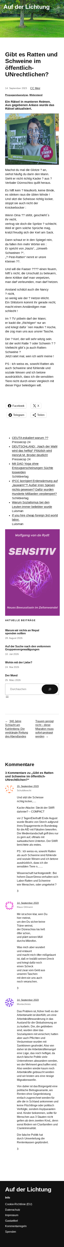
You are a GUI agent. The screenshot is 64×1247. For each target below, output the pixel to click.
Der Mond (11, 675)
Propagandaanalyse (16, 95)
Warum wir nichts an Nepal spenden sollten (22, 632)
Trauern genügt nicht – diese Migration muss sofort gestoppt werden (44, 729)
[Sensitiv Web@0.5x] (32, 614)
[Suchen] (50, 689)
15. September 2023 (28, 786)
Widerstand (35, 95)
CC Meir (35, 88)
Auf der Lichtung (26, 6)
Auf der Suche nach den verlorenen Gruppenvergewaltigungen (28, 648)
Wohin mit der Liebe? (18, 662)
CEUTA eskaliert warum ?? (30, 438)
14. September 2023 (28, 903)
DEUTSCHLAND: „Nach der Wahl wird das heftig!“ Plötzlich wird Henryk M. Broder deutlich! (34, 451)
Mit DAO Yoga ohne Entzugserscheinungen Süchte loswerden (32, 468)
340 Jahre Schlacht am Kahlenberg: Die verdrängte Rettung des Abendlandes (16, 729)
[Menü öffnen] (58, 7)
